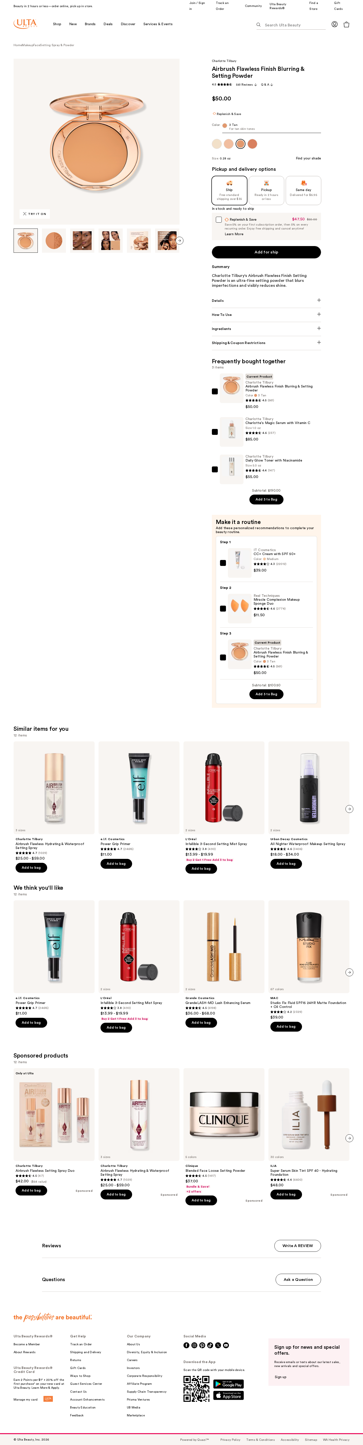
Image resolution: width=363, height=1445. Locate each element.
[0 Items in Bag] (346, 24)
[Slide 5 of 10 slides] (139, 241)
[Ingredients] (266, 329)
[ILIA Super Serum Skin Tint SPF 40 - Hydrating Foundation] (308, 1128)
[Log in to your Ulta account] (335, 24)
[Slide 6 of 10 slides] (167, 241)
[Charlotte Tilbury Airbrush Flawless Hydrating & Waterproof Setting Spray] (54, 801)
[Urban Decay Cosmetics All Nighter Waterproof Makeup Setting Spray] (308, 799)
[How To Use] (266, 315)
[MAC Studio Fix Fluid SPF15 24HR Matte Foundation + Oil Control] (308, 960)
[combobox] (266, 128)
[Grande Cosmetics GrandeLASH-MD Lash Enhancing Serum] (223, 958)
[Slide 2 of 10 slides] (54, 241)
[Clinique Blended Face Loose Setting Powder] (223, 1131)
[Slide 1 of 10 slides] (26, 241)
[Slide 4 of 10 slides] (111, 241)
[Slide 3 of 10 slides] (82, 241)
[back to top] (348, 1430)
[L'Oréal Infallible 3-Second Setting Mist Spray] (223, 801)
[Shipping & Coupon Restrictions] (266, 343)
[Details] (266, 301)
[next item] (179, 241)
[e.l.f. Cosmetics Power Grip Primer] (139, 799)
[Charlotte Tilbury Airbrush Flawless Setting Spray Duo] (54, 1126)
